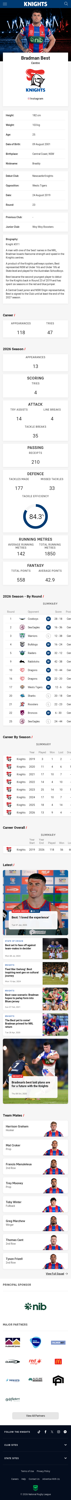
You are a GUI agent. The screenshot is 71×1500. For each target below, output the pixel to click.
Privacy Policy (43, 1471)
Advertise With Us (51, 1478)
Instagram (36, 98)
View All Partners (35, 1415)
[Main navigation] (5, 4)
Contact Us (34, 1478)
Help (23, 1478)
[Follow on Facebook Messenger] (65, 1432)
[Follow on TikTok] (39, 1432)
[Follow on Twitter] (52, 1432)
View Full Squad (55, 1273)
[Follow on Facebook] (45, 1432)
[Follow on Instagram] (58, 1432)
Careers (15, 1478)
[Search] (66, 4)
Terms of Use (27, 1471)
